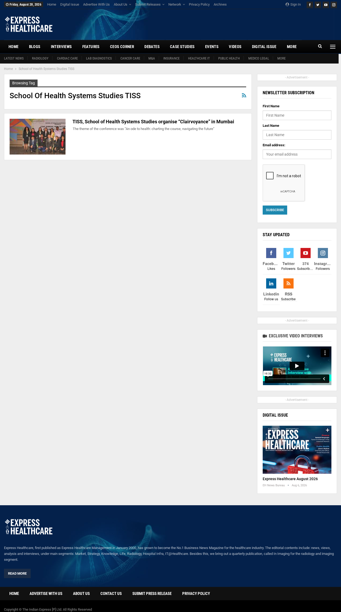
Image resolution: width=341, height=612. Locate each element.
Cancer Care (130, 58)
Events (211, 46)
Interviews (61, 46)
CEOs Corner (122, 46)
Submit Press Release (152, 593)
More (281, 58)
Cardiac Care (67, 58)
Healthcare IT (199, 58)
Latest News (14, 58)
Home (51, 4)
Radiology (40, 58)
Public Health (229, 58)
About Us (120, 4)
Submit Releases (148, 4)
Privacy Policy (199, 4)
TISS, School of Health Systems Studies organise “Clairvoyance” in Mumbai (153, 121)
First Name (271, 106)
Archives (220, 4)
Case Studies (182, 46)
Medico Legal (258, 58)
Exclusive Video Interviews (295, 335)
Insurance (171, 58)
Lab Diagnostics (99, 58)
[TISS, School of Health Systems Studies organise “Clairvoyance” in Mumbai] (38, 137)
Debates (152, 46)
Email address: (274, 145)
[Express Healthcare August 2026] (297, 450)
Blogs (34, 46)
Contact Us (111, 593)
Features (91, 46)
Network (174, 4)
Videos (235, 46)
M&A (151, 58)
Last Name (271, 126)
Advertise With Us (96, 4)
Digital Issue (69, 4)
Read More (17, 573)
